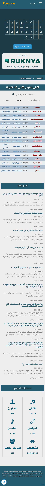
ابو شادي (17, 107)
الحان (7, 100)
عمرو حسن (17, 146)
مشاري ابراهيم (17, 162)
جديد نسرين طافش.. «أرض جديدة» (29, 247)
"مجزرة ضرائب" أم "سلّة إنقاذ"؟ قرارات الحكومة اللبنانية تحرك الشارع (23, 286)
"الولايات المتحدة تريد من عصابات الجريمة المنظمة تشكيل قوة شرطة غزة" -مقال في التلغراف (24, 345)
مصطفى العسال (6, 146)
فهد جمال (16, 155)
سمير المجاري (17, 137)
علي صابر (6, 126)
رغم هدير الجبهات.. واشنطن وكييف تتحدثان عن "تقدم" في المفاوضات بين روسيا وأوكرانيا (23, 324)
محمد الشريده (17, 159)
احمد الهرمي (5, 115)
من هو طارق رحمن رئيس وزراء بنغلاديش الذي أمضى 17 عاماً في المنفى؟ (24, 305)
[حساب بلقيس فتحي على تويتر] (13, 94)
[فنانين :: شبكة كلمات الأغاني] (13, 3)
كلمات (18, 100)
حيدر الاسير (17, 123)
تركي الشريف (16, 119)
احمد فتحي (5, 107)
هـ (36, 37)
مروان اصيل (5, 137)
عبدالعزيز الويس (6, 132)
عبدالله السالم (17, 141)
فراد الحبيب (17, 151)
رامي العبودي (17, 126)
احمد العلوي (17, 115)
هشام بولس (5, 166)
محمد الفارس (5, 123)
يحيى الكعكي (5, 170)
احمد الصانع (17, 111)
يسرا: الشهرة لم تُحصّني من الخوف (28, 213)
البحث (33, 4)
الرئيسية (39, 78)
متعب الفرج (6, 159)
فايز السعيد (6, 111)
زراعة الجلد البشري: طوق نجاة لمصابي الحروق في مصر (23, 194)
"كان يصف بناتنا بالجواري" (32, 364)
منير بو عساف (17, 166)
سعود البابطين (17, 132)
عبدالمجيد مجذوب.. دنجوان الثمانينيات (27, 267)
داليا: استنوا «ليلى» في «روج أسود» (28, 230)
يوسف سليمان (17, 170)
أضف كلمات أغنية (22, 46)
